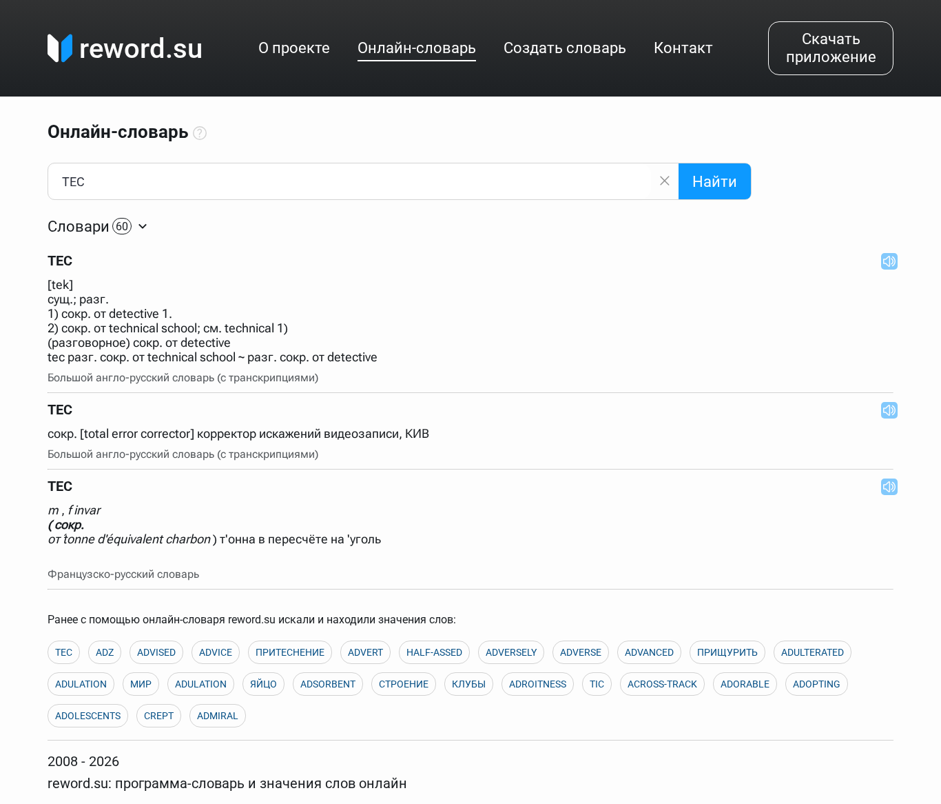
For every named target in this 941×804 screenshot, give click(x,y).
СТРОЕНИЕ (403, 684)
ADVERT (365, 652)
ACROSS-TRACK (662, 684)
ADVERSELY (511, 652)
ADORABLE (745, 684)
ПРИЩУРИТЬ (727, 652)
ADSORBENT (327, 684)
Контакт (683, 48)
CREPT (159, 715)
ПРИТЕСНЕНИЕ (290, 652)
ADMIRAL (217, 715)
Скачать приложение (831, 48)
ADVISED (156, 652)
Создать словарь (565, 48)
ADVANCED (649, 652)
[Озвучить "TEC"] (885, 260)
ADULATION (81, 684)
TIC (597, 684)
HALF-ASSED (434, 652)
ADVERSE (580, 652)
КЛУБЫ (469, 684)
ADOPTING (816, 684)
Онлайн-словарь (417, 48)
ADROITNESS (537, 684)
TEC (63, 652)
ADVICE (215, 652)
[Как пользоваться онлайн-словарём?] (200, 134)
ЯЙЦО (263, 684)
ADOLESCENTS (88, 715)
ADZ (105, 652)
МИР (141, 684)
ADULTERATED (812, 652)
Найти (714, 181)
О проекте (294, 48)
